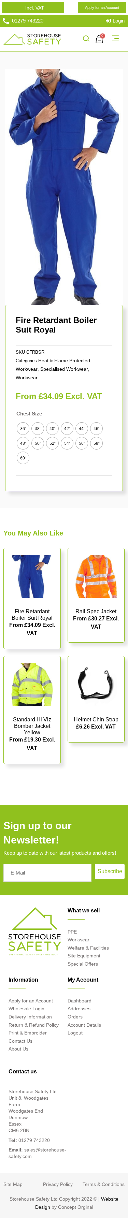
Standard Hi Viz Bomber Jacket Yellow (32, 726)
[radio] (23, 429)
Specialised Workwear (64, 369)
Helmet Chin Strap (96, 719)
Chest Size (29, 413)
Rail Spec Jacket (95, 611)
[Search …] (86, 39)
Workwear (27, 377)
